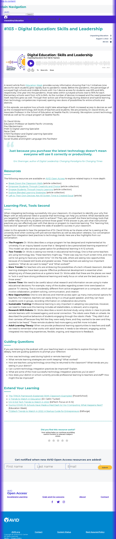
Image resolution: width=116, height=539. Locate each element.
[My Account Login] (59, 19)
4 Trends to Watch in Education (25, 399)
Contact (105, 497)
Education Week (34, 85)
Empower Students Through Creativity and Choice (34, 186)
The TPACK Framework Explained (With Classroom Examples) (40, 396)
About (40, 19)
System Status (64, 532)
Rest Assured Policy (95, 532)
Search (53, 19)
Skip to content (8, 1)
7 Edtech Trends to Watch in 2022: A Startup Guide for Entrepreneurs (44, 411)
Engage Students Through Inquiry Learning (31, 189)
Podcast (32, 19)
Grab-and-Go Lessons (53, 497)
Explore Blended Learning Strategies (27, 192)
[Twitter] (58, 502)
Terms (6, 538)
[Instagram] (63, 502)
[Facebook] (52, 502)
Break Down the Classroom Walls (26, 183)
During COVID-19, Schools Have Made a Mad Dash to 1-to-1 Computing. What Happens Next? (56, 405)
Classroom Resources (14, 19)
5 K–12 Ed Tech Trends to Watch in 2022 (29, 402)
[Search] (48, 19)
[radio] (49, 441)
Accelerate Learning (17, 497)
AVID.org (16, 532)
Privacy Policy (16, 538)
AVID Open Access (55, 178)
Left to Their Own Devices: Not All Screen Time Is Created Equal (41, 195)
